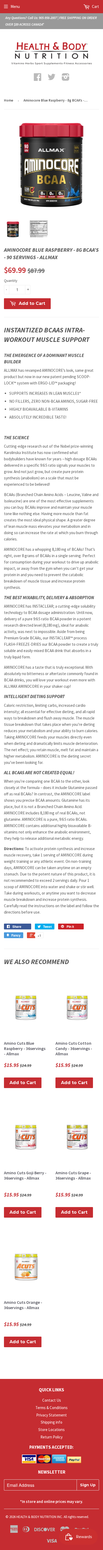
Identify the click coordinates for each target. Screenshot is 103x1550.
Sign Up (88, 1485)
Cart (95, 6)
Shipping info (51, 1422)
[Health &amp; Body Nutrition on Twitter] (51, 78)
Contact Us (51, 1400)
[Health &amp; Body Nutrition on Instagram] (66, 78)
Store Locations (51, 1429)
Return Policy (51, 1436)
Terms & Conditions (51, 1407)
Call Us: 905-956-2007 (42, 18)
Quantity (10, 280)
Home (8, 100)
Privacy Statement (51, 1415)
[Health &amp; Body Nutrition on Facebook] (37, 78)
